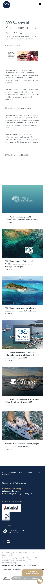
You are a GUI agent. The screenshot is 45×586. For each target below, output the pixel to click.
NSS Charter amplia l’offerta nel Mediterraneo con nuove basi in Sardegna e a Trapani (19, 264)
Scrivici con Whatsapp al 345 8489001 (20, 565)
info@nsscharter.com (12, 491)
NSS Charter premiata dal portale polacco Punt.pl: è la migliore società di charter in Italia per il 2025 (22, 355)
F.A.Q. (21, 472)
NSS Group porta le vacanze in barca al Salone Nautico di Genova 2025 (22, 400)
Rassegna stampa (9, 472)
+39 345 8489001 (25, 494)
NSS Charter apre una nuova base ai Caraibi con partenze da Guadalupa (20, 309)
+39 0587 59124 (10, 494)
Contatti (30, 472)
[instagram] (8, 542)
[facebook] (4, 542)
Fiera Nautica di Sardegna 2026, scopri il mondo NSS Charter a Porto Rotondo (22, 218)
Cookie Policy (17, 569)
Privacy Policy (7, 569)
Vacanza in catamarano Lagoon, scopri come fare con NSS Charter (22, 445)
